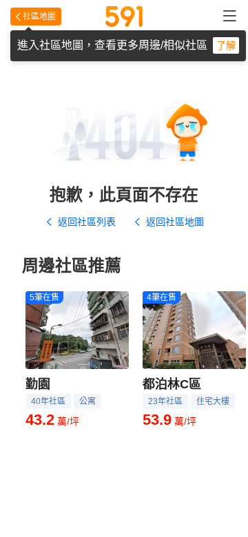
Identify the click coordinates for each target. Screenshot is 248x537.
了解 (226, 45)
